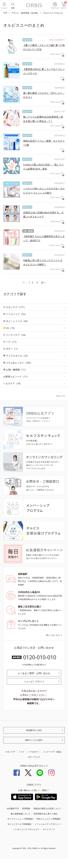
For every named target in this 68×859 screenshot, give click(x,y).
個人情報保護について (20, 813)
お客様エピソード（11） (16, 376)
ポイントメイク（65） (17, 321)
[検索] (12, 4)
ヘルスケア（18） (12, 383)
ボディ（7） (12, 348)
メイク (21, 751)
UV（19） (11, 328)
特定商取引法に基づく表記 (45, 813)
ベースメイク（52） (16, 314)
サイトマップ (49, 829)
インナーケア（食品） (53, 751)
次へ (43, 282)
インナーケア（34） (16, 334)
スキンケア (10, 751)
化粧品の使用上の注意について (47, 808)
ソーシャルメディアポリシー (47, 824)
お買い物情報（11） (16, 369)
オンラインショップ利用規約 (20, 818)
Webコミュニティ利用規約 (48, 818)
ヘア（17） (12, 341)
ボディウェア (34, 757)
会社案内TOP (13, 808)
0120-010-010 (39, 657)
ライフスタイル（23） (17, 355)
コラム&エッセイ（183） (19, 362)
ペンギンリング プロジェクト (26, 829)
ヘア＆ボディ (34, 751)
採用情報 (26, 808)
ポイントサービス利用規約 (19, 824)
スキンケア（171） (16, 307)
